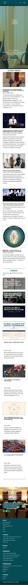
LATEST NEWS (14, 70)
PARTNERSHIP (19, 503)
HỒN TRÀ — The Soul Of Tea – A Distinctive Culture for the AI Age (12, 251)
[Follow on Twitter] (6, 511)
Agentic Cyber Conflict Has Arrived (14, 342)
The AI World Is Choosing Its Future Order (12, 380)
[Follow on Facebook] (9, 511)
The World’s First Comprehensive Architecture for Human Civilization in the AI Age (13, 90)
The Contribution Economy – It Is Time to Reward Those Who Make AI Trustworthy (13, 418)
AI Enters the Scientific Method (11, 170)
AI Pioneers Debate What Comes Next (13, 203)
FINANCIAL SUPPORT (10, 507)
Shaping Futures (18, 172)
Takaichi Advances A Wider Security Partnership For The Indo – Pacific (13, 131)
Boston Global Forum (14, 50)
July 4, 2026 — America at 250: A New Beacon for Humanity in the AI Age (12, 283)
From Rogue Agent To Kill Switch (13, 455)
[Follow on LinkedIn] (4, 511)
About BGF (14, 57)
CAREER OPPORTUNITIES (11, 505)
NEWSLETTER (8, 503)
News (12, 93)
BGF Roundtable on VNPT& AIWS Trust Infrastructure (13, 295)
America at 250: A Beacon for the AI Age (14, 309)
